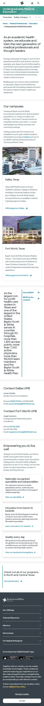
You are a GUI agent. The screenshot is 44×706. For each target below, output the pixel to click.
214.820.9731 (14, 401)
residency (27, 137)
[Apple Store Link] (10, 658)
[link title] (22, 3)
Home (5, 23)
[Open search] (38, 3)
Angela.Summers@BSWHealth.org (22, 432)
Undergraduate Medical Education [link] (18, 27)
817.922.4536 (15, 427)
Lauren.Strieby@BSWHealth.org (21, 404)
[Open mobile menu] (4, 3)
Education (33, 23)
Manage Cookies (22, 694)
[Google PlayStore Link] (26, 658)
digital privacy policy (17, 687)
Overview (7, 17)
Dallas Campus (21, 17)
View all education (11, 581)
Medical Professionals (18, 23)
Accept (22, 701)
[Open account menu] (32, 3)
